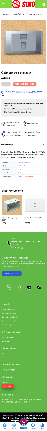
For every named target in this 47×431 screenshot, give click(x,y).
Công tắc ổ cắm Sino (18, 14)
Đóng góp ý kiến (11, 273)
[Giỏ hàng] (43, 4)
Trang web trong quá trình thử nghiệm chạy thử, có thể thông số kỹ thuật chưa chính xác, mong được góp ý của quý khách (23, 418)
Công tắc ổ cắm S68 (36, 14)
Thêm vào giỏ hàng (24, 84)
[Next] (45, 211)
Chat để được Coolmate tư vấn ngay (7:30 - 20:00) (23, 92)
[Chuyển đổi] (43, 144)
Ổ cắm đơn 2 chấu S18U (33, 218)
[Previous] (1, 211)
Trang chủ (4, 14)
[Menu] (3, 4)
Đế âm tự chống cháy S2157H (9, 219)
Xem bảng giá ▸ (29, 176)
